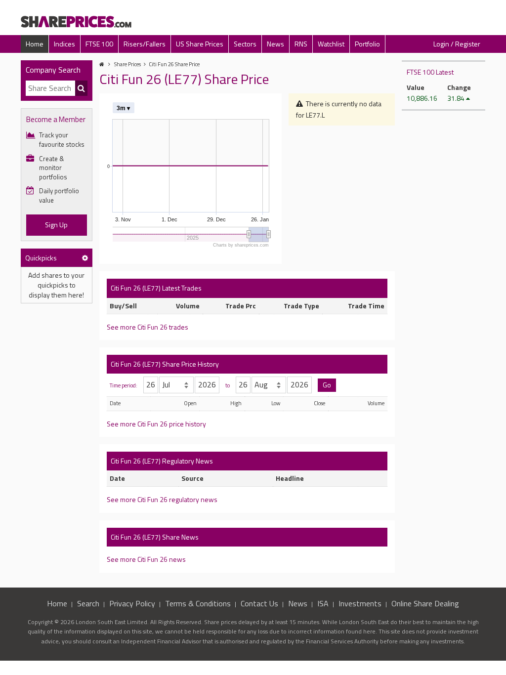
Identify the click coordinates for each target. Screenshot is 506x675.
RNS (301, 44)
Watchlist (331, 44)
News (275, 44)
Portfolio (367, 44)
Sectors (245, 44)
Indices (64, 44)
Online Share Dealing (425, 603)
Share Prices (127, 64)
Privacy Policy (132, 603)
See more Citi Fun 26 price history (156, 424)
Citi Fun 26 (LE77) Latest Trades (156, 288)
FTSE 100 (99, 44)
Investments (359, 603)
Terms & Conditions (198, 603)
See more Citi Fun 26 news (146, 559)
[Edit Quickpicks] (85, 258)
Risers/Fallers (145, 44)
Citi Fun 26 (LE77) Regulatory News (162, 461)
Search (88, 603)
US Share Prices (199, 44)
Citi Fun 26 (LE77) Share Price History (165, 364)
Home (34, 44)
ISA (323, 603)
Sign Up (56, 224)
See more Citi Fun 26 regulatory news (162, 499)
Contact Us (259, 603)
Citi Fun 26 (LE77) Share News (155, 537)
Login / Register (456, 44)
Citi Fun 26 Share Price (174, 64)
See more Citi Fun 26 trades (147, 327)
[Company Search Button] (81, 88)
